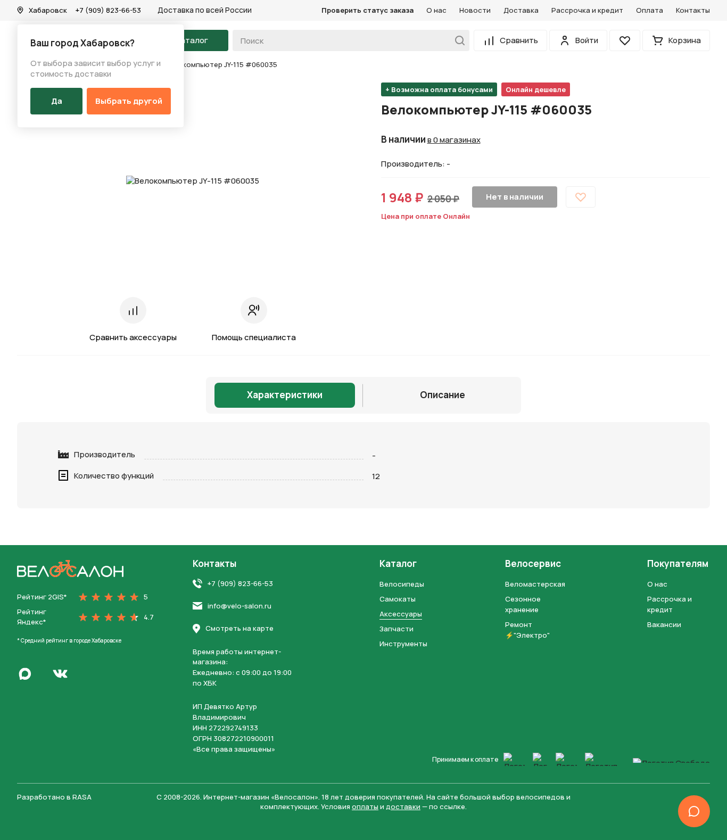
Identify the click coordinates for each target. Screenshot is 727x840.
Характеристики (285, 395)
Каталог (398, 564)
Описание (442, 395)
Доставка (521, 10)
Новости (475, 10)
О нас (436, 10)
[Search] (457, 40)
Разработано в (54, 797)
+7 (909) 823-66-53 (108, 10)
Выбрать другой (128, 100)
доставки (403, 806)
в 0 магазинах (454, 140)
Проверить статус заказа (367, 10)
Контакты (693, 10)
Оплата (649, 10)
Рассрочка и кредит (587, 10)
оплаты (365, 806)
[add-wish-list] (581, 197)
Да (56, 100)
